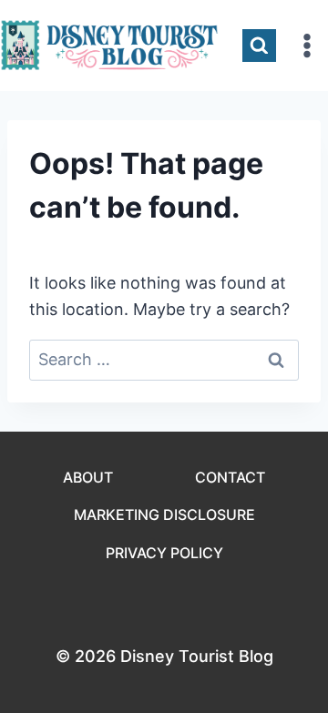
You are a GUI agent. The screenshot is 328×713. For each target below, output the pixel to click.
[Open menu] (306, 45)
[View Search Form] (259, 46)
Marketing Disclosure (164, 514)
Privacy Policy (164, 553)
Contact (230, 477)
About (88, 477)
